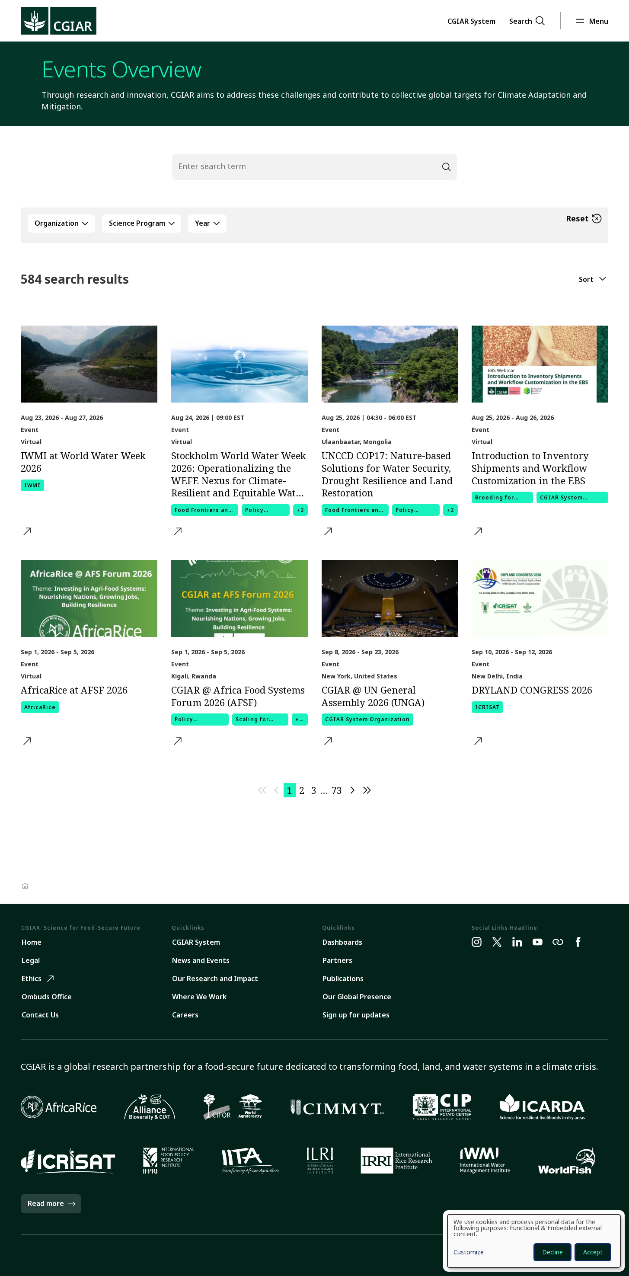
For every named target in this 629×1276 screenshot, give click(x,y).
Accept (593, 1252)
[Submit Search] (446, 167)
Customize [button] (468, 1252)
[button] (471, 20)
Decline (552, 1252)
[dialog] (533, 1241)
